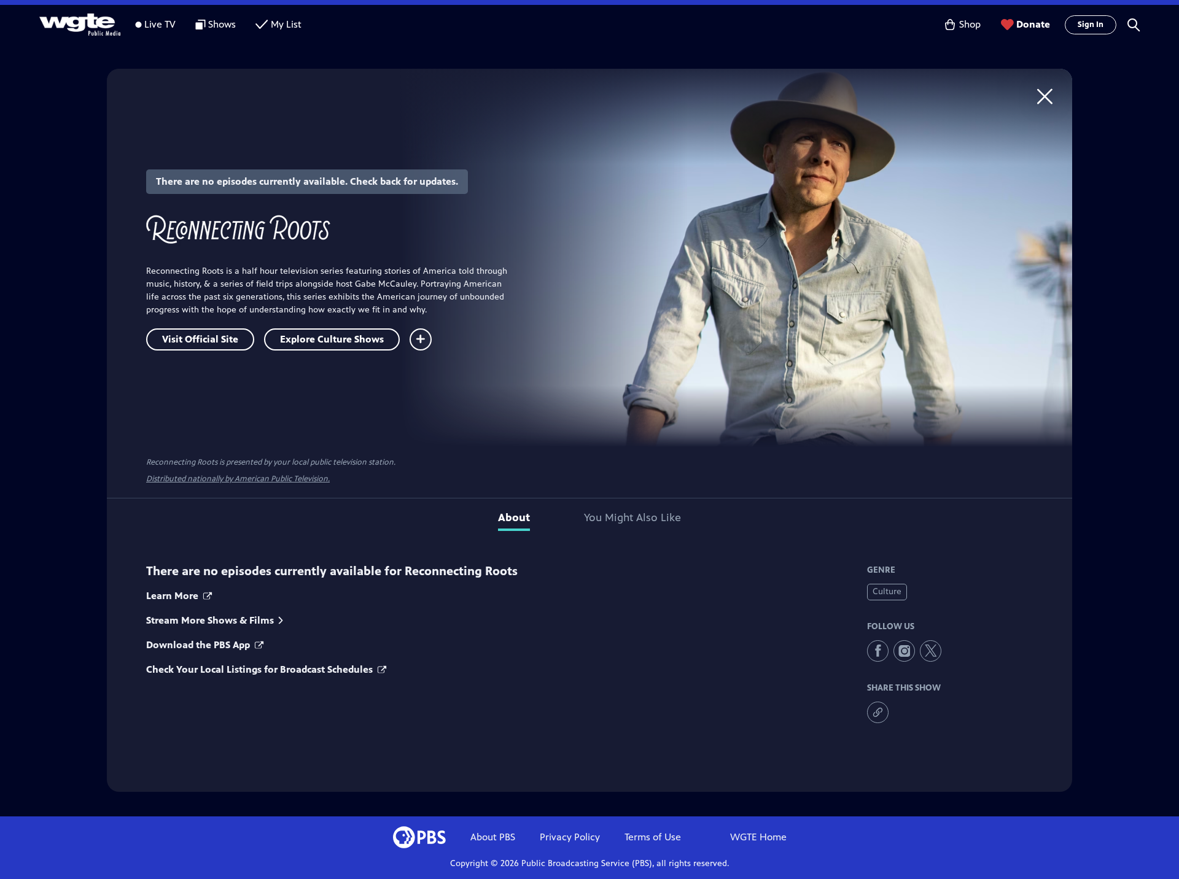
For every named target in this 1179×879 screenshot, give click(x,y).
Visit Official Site (200, 339)
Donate (1033, 24)
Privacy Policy (570, 837)
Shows (222, 24)
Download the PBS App (199, 645)
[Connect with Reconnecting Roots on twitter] (930, 651)
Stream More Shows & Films (210, 620)
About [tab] (514, 517)
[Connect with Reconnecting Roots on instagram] (904, 651)
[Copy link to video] (878, 712)
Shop (970, 24)
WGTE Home (758, 837)
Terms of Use (653, 837)
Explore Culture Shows (332, 339)
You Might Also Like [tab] (632, 517)
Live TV (160, 24)
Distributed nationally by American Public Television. (238, 479)
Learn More (173, 596)
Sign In (1090, 24)
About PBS (492, 837)
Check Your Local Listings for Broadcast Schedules (260, 669)
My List (286, 24)
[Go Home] (1045, 96)
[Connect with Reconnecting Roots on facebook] (878, 651)
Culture (887, 591)
